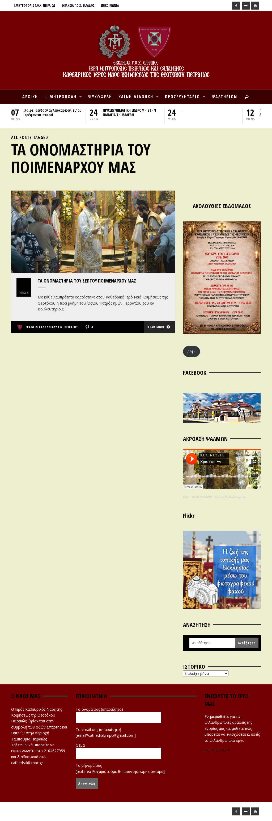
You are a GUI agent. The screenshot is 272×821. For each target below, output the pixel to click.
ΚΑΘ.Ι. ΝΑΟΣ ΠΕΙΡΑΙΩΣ (197, 497)
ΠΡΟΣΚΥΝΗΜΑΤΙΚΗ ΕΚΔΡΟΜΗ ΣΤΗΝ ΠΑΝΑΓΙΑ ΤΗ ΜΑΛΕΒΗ (129, 112)
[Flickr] (246, 6)
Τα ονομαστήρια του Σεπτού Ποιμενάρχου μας (87, 280)
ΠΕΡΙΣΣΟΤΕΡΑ (217, 749)
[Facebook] (236, 6)
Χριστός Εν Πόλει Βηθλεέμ (230, 497)
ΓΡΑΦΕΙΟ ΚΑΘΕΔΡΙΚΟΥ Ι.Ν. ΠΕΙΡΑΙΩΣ (52, 327)
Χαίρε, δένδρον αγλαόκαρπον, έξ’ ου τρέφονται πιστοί (52, 112)
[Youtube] (255, 6)
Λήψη (192, 351)
